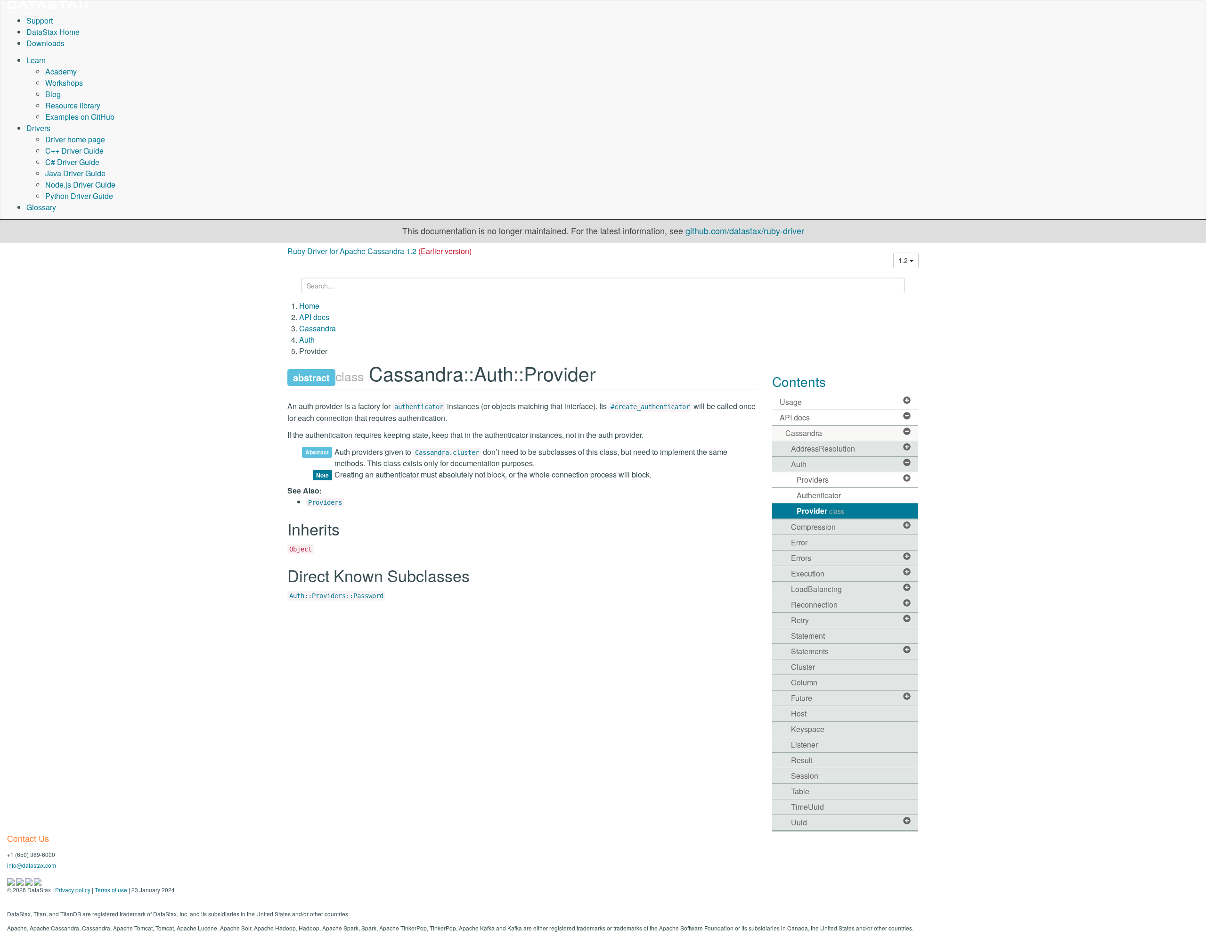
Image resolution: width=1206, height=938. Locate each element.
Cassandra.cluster (447, 452)
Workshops (64, 82)
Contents (799, 381)
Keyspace (807, 729)
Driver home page (75, 139)
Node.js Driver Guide (80, 184)
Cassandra (317, 328)
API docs (314, 317)
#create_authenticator (650, 407)
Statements (810, 651)
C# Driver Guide (72, 161)
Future (801, 697)
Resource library (72, 105)
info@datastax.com (31, 865)
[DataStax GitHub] (37, 881)
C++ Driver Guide (74, 150)
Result (802, 760)
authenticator (418, 407)
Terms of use (111, 890)
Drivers (38, 128)
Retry (800, 620)
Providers (325, 502)
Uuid (799, 822)
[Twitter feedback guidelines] (29, 881)
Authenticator (819, 495)
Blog (53, 94)
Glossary (41, 207)
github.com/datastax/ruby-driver (744, 230)
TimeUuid (807, 806)
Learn (36, 60)
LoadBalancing (816, 589)
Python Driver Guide (79, 195)
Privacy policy (72, 890)
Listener (804, 744)
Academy (61, 71)
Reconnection (814, 604)
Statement (808, 635)
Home (309, 305)
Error (799, 542)
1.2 (904, 260)
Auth (307, 339)
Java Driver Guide (75, 173)
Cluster (803, 666)
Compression (813, 526)
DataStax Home (53, 31)
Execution (807, 573)
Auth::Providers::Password (336, 596)
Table (800, 791)
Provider (820, 510)
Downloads (45, 43)
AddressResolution (823, 448)
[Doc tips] (20, 881)
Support (39, 20)
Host (799, 713)
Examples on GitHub (79, 116)
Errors (801, 557)
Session (804, 775)
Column (804, 682)
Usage (791, 401)
